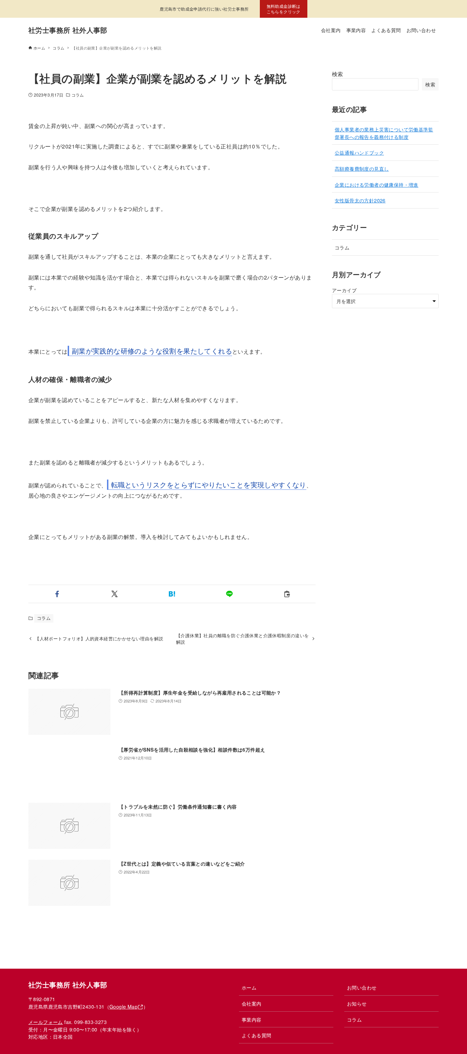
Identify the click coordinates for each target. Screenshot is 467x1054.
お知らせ (357, 1003)
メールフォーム (45, 1021)
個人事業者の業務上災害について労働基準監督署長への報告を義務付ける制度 (384, 133)
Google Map (123, 1006)
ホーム (249, 987)
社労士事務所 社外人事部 (67, 30)
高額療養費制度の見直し (362, 168)
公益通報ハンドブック (359, 152)
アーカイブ (344, 290)
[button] (57, 594)
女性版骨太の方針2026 (360, 200)
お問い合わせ (361, 987)
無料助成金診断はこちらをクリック (284, 8)
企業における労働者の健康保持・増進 (376, 184)
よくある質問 (256, 1035)
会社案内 (252, 1003)
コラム (77, 95)
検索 (337, 74)
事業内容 (252, 1019)
